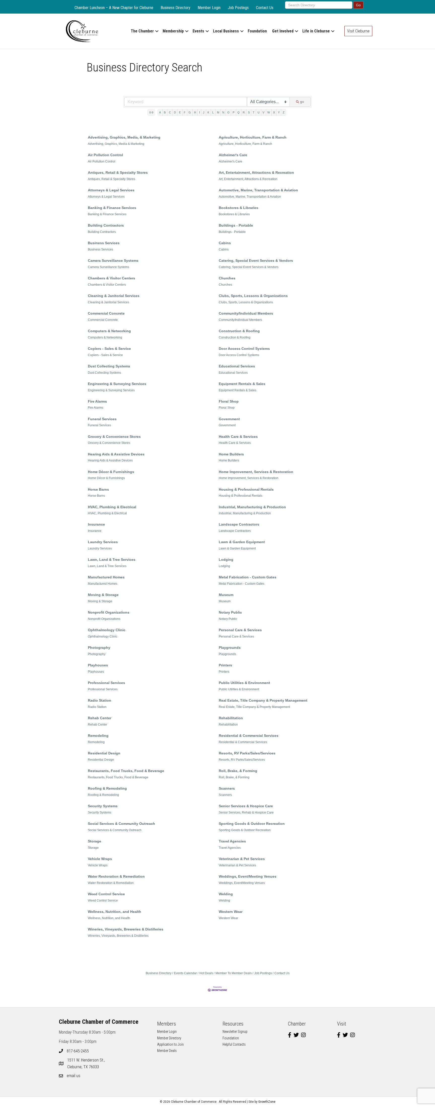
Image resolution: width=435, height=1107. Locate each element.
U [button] (259, 112)
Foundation (257, 31)
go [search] (302, 102)
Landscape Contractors (239, 524)
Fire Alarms (97, 401)
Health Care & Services (238, 437)
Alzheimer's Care (233, 155)
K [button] (208, 112)
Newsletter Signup (235, 1032)
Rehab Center (99, 718)
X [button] (274, 112)
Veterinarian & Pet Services (242, 859)
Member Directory (169, 1038)
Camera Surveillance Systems (113, 261)
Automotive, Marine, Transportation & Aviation (258, 190)
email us (73, 1075)
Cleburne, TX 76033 (86, 1063)
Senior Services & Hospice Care (246, 806)
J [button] (203, 112)
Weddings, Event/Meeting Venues (247, 876)
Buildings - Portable (236, 225)
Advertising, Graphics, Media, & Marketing (124, 137)
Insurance (96, 524)
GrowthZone (266, 1101)
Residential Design (104, 753)
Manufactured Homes (106, 577)
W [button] (268, 112)
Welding (226, 894)
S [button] (249, 112)
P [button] (233, 112)
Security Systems (103, 806)
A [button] (160, 112)
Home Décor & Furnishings (111, 472)
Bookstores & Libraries (238, 208)
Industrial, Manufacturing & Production (252, 507)
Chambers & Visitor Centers (111, 278)
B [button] (165, 112)
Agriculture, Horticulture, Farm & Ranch (252, 137)
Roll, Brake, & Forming (238, 771)
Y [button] (279, 112)
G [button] (190, 112)
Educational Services (237, 366)
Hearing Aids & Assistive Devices (116, 454)
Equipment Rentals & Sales (242, 384)
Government (229, 419)
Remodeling (98, 736)
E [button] (180, 112)
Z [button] (283, 112)
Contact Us (264, 7)
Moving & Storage (103, 595)
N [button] (223, 112)
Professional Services (106, 683)
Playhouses (98, 665)
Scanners (227, 788)
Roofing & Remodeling (107, 788)
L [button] (213, 112)
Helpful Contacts (234, 1044)
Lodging (226, 560)
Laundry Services (103, 542)
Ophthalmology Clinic (106, 630)
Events (198, 31)
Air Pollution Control (105, 155)
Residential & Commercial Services (248, 736)
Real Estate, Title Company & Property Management (263, 700)
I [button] (199, 112)
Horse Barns (98, 489)
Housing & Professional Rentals (246, 489)
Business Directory (175, 7)
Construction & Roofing (239, 331)
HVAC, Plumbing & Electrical (112, 507)
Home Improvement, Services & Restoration (256, 472)
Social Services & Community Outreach (121, 824)
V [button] (263, 112)
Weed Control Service (106, 894)
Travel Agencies (232, 841)
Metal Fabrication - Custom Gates (247, 577)
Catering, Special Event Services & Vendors (256, 261)
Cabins (225, 243)
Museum (226, 595)
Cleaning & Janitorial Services (113, 296)
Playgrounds (230, 648)
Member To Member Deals (233, 973)
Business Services (104, 243)
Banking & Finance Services (112, 208)
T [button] (254, 112)
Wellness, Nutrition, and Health (114, 912)
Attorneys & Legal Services (111, 190)
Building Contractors (106, 225)
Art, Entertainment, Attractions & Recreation (256, 173)
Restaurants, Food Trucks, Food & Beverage (126, 771)
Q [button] (238, 112)
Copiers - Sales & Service (109, 349)
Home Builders (231, 454)
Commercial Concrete (106, 313)
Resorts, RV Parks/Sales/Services (247, 753)
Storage (94, 841)
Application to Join (170, 1044)
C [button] (170, 112)
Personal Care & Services (240, 630)
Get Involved (283, 31)
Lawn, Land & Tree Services (111, 560)
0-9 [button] (151, 112)
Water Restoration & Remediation (116, 876)
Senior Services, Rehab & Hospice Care (246, 812)
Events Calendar (185, 973)
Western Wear (230, 912)
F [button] (185, 112)
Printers (225, 665)
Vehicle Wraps (100, 859)
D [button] (175, 112)
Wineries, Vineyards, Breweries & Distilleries (125, 929)
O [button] (228, 112)
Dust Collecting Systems (109, 366)
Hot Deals (206, 973)
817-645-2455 (78, 1051)
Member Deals (167, 1051)
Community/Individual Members (246, 313)
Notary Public (230, 612)
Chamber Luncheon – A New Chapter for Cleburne (114, 7)
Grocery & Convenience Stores (114, 437)
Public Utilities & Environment (244, 683)
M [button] (218, 112)
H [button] (195, 112)
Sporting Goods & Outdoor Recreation (252, 824)
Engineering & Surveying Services (117, 384)
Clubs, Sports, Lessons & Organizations (253, 296)
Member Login (209, 7)
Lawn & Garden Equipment (242, 542)
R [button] (244, 112)
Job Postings (238, 7)
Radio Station (99, 700)
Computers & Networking (109, 331)
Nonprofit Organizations (108, 612)
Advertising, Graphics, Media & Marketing (116, 144)
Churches (227, 278)
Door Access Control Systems (244, 349)
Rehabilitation (231, 718)
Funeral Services (102, 419)
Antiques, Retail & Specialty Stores (118, 173)
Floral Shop (229, 401)
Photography (99, 648)
